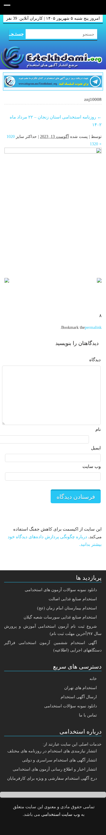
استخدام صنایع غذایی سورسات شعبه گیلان (60, 617)
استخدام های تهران (80, 688)
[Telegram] (57, 826)
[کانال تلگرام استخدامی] (53, 81)
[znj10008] (53, 210)
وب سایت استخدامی (60, 814)
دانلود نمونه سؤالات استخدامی (70, 706)
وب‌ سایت (91, 466)
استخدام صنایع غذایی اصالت (73, 599)
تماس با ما (88, 715)
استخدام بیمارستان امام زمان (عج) (67, 608)
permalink (93, 327)
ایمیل (96, 448)
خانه (93, 678)
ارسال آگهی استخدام (79, 697)
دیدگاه (95, 359)
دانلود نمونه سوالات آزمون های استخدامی (61, 590)
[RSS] (42, 826)
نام (98, 429)
